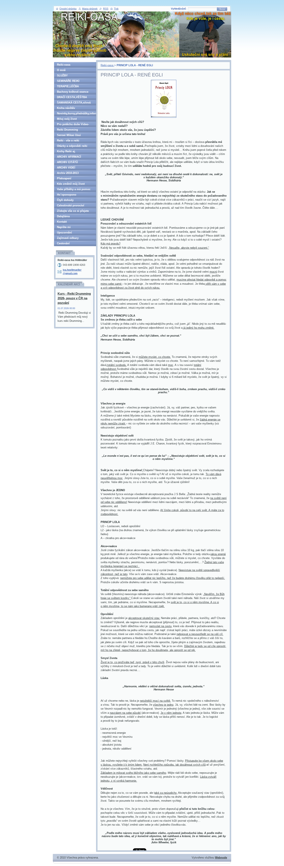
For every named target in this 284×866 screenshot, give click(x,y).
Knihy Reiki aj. (66, 151)
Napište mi (64, 227)
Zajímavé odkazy (68, 238)
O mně (61, 70)
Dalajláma (63, 216)
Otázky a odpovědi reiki (72, 145)
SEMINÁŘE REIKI (68, 80)
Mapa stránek (90, 8)
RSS (105, 8)
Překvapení (64, 178)
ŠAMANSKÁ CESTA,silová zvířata (74, 103)
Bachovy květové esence (72, 91)
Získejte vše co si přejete (73, 210)
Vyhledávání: (178, 8)
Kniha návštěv (66, 108)
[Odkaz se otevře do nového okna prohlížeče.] (163, 117)
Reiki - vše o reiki (68, 140)
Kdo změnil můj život (71, 183)
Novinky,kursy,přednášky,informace (76, 113)
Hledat (222, 9)
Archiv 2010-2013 (68, 173)
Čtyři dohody (65, 200)
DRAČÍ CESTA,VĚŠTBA (72, 97)
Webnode (221, 857)
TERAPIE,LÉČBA (68, 86)
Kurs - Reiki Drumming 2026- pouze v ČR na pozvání (74, 298)
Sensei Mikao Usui (69, 135)
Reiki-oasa (107, 65)
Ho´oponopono (66, 194)
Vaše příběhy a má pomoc (73, 189)
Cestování (63, 243)
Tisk (116, 8)
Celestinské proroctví (70, 205)
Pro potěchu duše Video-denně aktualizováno (73, 125)
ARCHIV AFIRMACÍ (69, 156)
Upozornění (64, 232)
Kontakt (62, 221)
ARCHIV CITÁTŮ (67, 162)
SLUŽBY (62, 75)
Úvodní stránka (68, 8)
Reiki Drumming (67, 129)
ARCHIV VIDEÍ (66, 167)
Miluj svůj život (67, 118)
